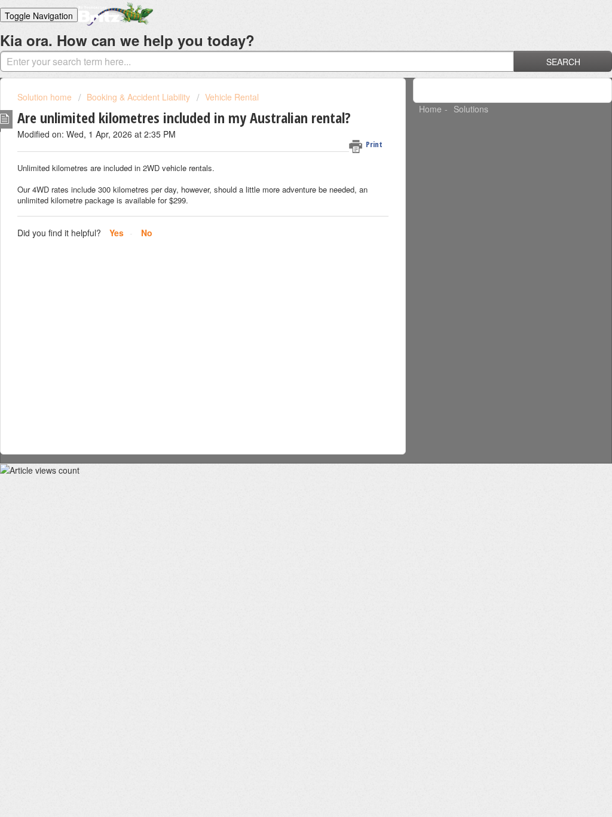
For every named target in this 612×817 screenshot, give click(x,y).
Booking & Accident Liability (138, 97)
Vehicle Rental (232, 97)
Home (430, 109)
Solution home (45, 97)
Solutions (471, 109)
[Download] (283, 254)
